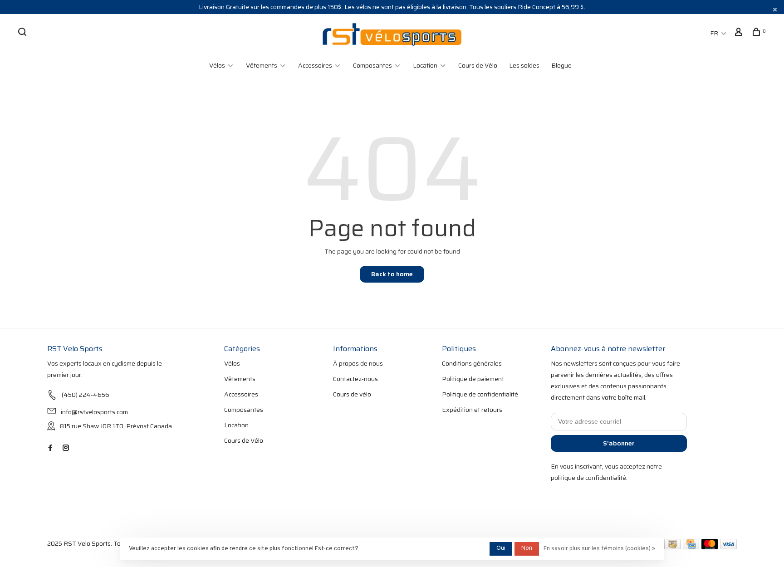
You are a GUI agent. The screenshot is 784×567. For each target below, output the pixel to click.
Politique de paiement (473, 379)
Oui (500, 548)
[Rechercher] (23, 33)
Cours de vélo (352, 394)
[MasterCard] (709, 547)
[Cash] (672, 547)
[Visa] (728, 547)
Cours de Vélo (477, 65)
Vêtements (261, 65)
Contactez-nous (355, 379)
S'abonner (619, 443)
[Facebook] (50, 448)
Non (526, 548)
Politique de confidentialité (480, 394)
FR (714, 33)
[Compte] (740, 33)
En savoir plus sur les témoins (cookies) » (599, 548)
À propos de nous (358, 363)
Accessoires (315, 65)
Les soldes (524, 65)
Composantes (372, 65)
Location (425, 65)
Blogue (561, 65)
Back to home (392, 274)
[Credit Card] (691, 547)
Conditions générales (472, 363)
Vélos (217, 65)
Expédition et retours (472, 410)
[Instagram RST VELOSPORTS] (66, 448)
